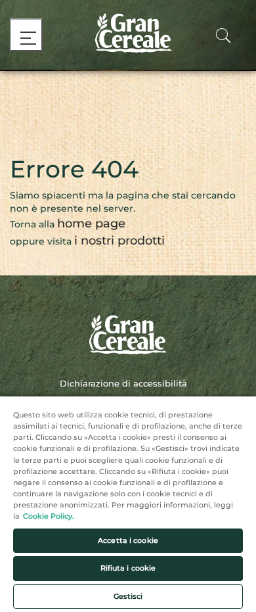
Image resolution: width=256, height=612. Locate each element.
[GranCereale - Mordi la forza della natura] (129, 33)
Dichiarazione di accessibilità (123, 383)
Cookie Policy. (48, 516)
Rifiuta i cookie (128, 568)
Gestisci (128, 596)
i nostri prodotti (119, 240)
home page (91, 223)
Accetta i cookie (128, 540)
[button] (223, 40)
